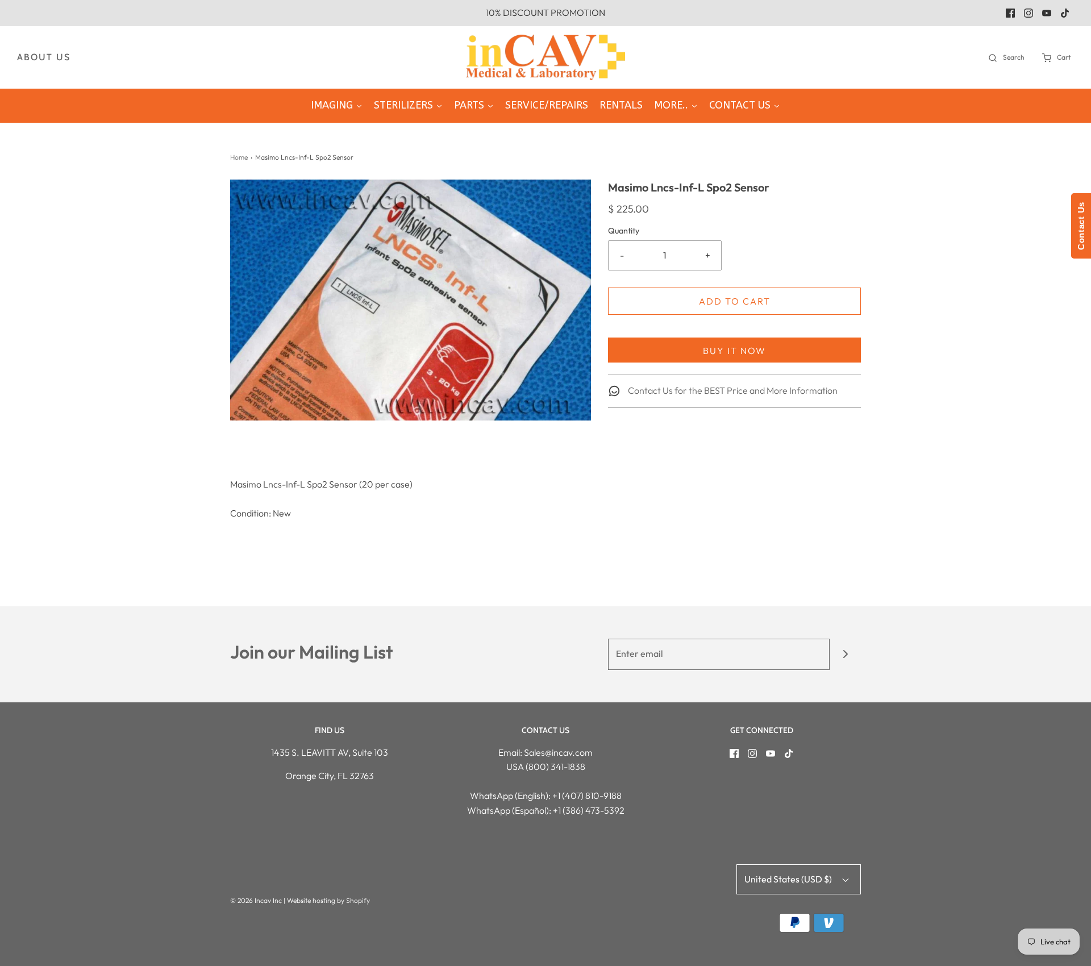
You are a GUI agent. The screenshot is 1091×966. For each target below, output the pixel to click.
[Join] (845, 654)
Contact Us (1081, 226)
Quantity (623, 231)
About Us (43, 57)
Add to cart (735, 301)
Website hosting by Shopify (328, 900)
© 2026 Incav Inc (256, 900)
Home (239, 157)
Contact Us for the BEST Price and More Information (732, 390)
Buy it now (734, 350)
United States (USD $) (789, 879)
